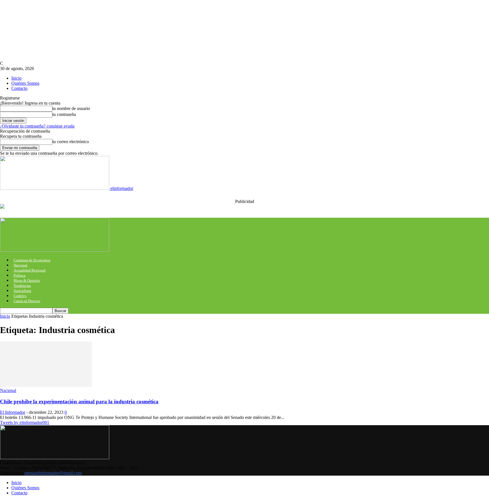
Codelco (20, 296)
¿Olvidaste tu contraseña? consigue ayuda (37, 126)
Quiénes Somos (25, 83)
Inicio (16, 78)
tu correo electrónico (70, 141)
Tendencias (22, 285)
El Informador (12, 412)
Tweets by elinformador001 (24, 422)
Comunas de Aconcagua (32, 260)
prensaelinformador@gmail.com (53, 473)
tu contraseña (64, 114)
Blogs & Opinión (27, 280)
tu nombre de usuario (71, 108)
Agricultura (22, 291)
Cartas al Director (27, 301)
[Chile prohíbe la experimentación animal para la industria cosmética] (46, 385)
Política (19, 275)
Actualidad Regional (30, 270)
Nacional (20, 265)
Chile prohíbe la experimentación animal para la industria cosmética (79, 401)
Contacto (19, 88)
